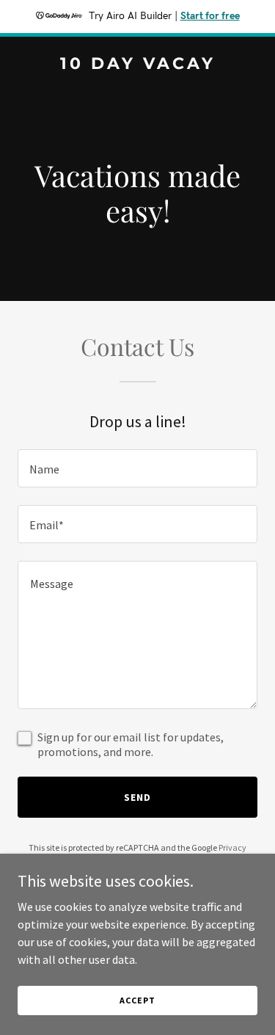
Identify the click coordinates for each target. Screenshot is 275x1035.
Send (137, 797)
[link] (137, 64)
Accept (137, 1000)
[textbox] (137, 468)
